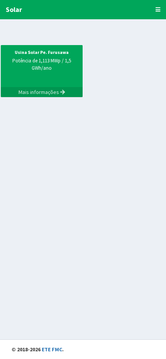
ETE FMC (52, 349)
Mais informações (39, 92)
